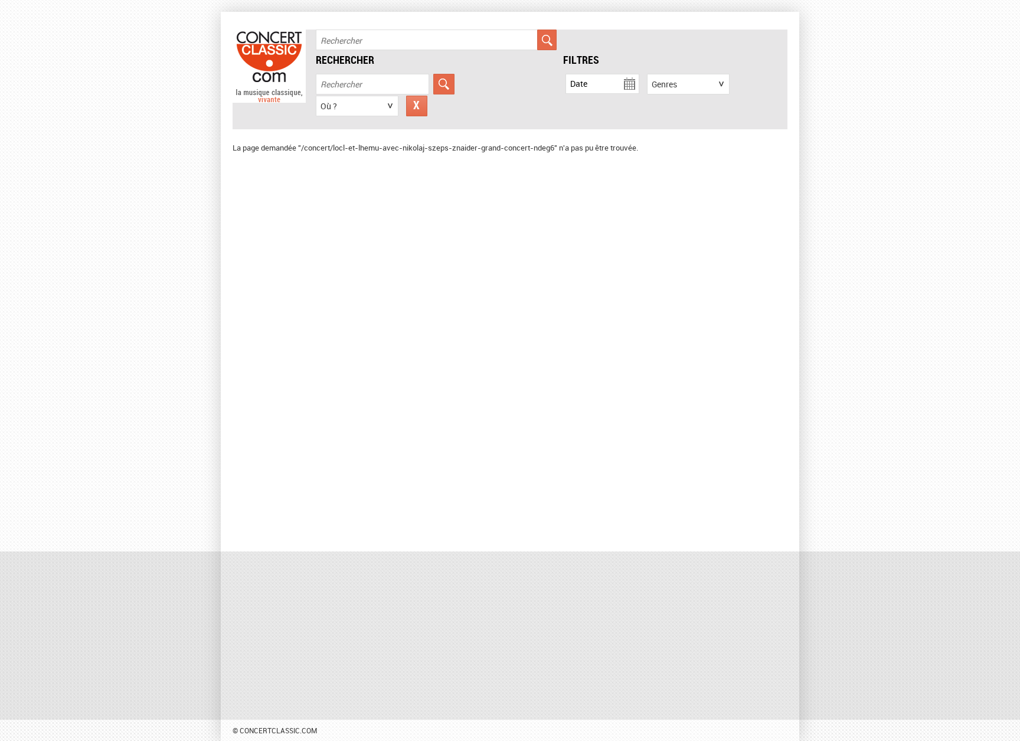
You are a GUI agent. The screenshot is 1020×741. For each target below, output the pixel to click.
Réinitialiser (416, 106)
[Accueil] (269, 99)
